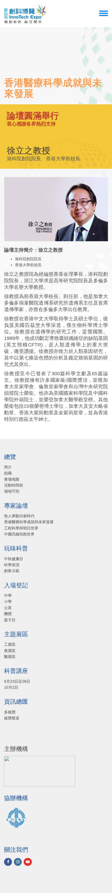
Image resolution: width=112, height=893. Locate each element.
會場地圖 (11, 479)
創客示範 (11, 571)
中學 (8, 595)
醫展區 (9, 656)
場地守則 (11, 491)
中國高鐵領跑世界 (19, 534)
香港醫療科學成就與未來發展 (29, 522)
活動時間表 (13, 485)
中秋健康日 (13, 559)
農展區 (9, 650)
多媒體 (9, 712)
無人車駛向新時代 (19, 516)
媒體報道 (11, 718)
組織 (8, 473)
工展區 (9, 644)
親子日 (9, 620)
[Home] (26, 13)
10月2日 (11, 687)
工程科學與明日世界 (21, 528)
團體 (8, 614)
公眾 (8, 608)
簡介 (8, 467)
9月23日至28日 (17, 681)
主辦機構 (16, 749)
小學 (8, 601)
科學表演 (11, 565)
